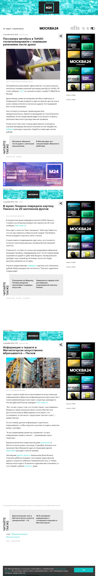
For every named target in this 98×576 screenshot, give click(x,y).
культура (19, 298)
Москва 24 (49, 28)
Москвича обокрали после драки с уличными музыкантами (23, 143)
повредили (32, 265)
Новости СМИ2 (7, 189)
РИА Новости (20, 225)
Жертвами (10, 450)
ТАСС (22, 91)
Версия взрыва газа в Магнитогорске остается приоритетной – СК (23, 518)
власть (8, 541)
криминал (19, 156)
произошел (45, 442)
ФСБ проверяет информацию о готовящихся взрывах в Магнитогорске (46, 519)
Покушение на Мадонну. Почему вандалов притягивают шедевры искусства (23, 284)
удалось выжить (24, 455)
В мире (21, 202)
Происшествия (23, 35)
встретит (29, 466)
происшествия (10, 156)
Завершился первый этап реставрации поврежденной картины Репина (47, 284)
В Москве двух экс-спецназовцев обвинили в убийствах (47, 143)
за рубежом (26, 298)
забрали (9, 129)
